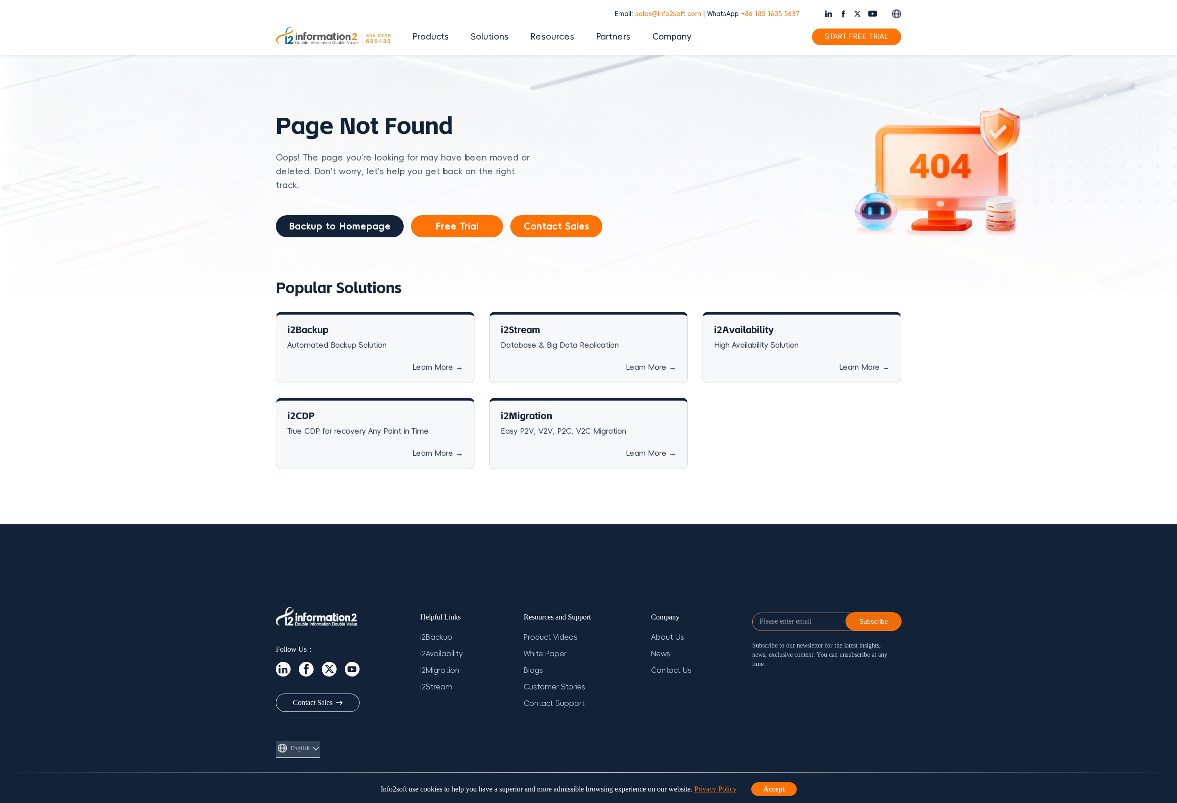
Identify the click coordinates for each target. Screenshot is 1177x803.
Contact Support (554, 704)
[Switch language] (896, 13)
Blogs (533, 670)
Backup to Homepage (340, 226)
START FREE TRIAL (856, 37)
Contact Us (671, 670)
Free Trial (457, 226)
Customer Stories (554, 687)
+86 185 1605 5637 (770, 14)
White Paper (545, 654)
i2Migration (439, 670)
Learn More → (437, 367)
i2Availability (441, 654)
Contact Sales (556, 226)
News (660, 654)
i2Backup (436, 637)
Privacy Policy (715, 789)
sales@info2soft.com (668, 14)
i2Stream (436, 687)
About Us (667, 637)
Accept (774, 789)
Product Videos (550, 637)
